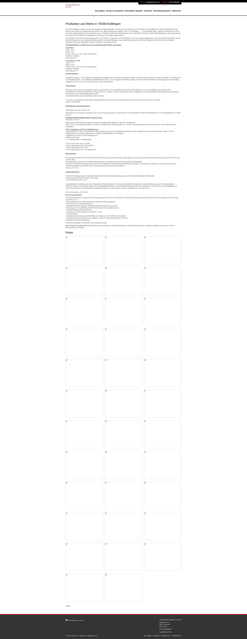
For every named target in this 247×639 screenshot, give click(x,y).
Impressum (176, 635)
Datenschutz (166, 635)
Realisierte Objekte (134, 11)
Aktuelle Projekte (114, 11)
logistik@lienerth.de (153, 2)
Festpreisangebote (162, 11)
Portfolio (176, 11)
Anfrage (148, 11)
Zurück (68, 606)
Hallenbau (100, 11)
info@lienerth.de (92, 635)
